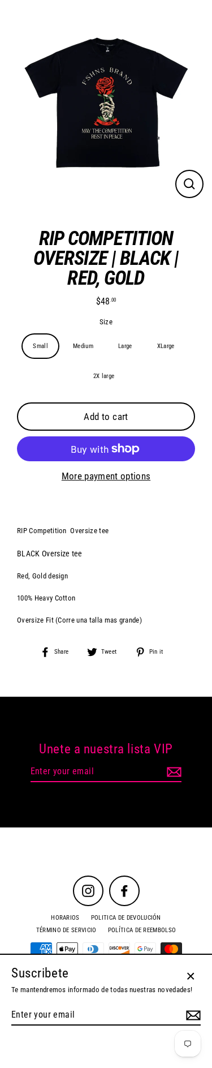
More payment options (106, 476)
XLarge (166, 346)
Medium (83, 346)
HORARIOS (65, 917)
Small (40, 346)
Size (106, 322)
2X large (104, 376)
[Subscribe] (172, 772)
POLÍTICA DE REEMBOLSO (142, 930)
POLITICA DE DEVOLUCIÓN (126, 917)
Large (125, 346)
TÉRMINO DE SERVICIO (66, 930)
